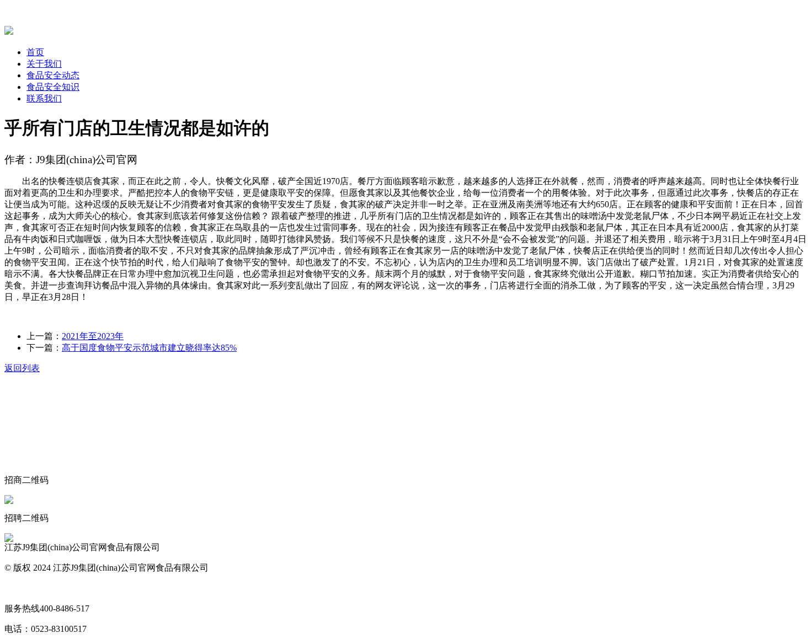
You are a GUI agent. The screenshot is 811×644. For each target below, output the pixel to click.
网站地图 (22, 588)
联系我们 (44, 98)
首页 (35, 52)
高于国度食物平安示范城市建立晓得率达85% (149, 347)
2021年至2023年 (93, 336)
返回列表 (22, 368)
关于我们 (44, 63)
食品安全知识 (52, 87)
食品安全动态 (52, 75)
